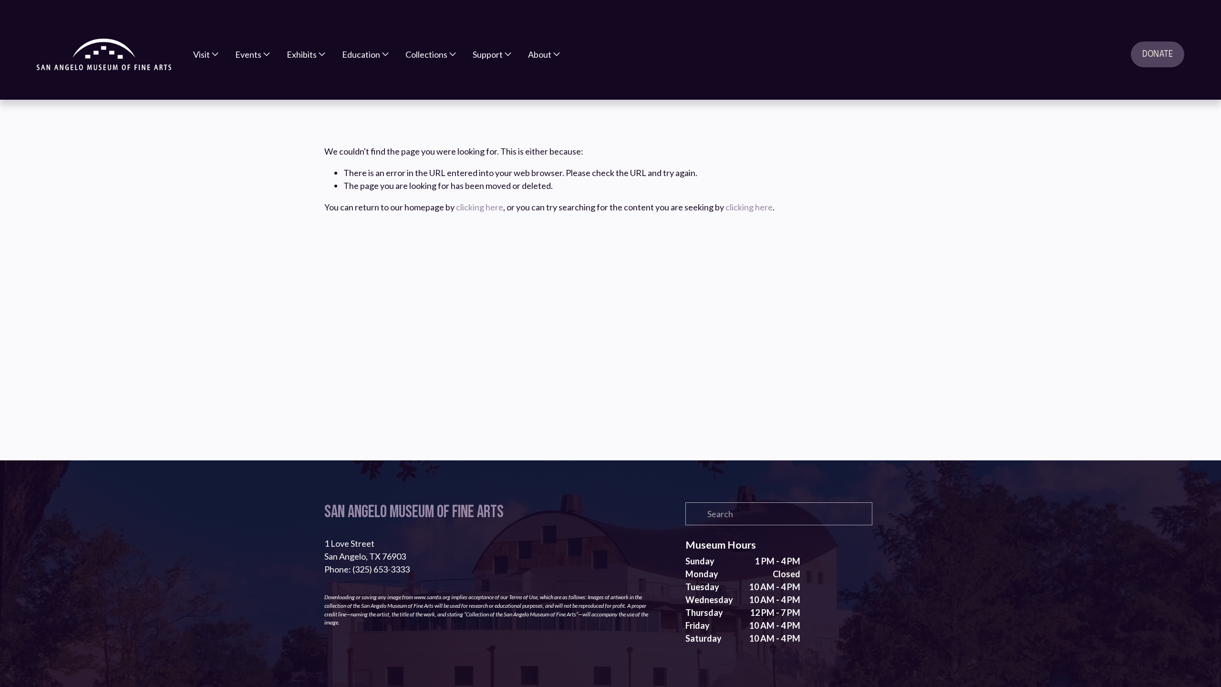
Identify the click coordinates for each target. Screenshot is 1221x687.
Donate (1157, 54)
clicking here (479, 207)
